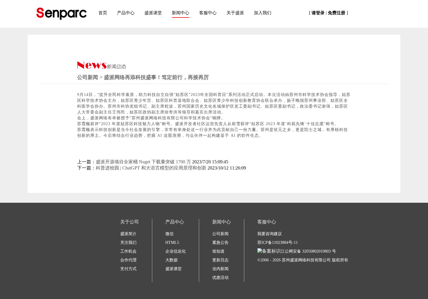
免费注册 (336, 13)
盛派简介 (128, 234)
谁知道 (218, 251)
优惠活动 (220, 277)
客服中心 (208, 13)
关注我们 (128, 242)
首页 (102, 13)
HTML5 (172, 242)
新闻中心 (180, 13)
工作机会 (128, 251)
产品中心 (126, 13)
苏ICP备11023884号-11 (277, 242)
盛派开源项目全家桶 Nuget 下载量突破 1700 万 (143, 161)
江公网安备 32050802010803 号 (308, 251)
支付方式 (128, 269)
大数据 (171, 260)
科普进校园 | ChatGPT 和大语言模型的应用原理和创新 (151, 167)
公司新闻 (220, 234)
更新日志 (220, 260)
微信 (169, 234)
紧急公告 (220, 242)
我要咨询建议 (269, 234)
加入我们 (262, 13)
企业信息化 (175, 251)
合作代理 (128, 260)
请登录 (318, 13)
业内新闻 (220, 269)
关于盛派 (235, 13)
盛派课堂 (153, 13)
